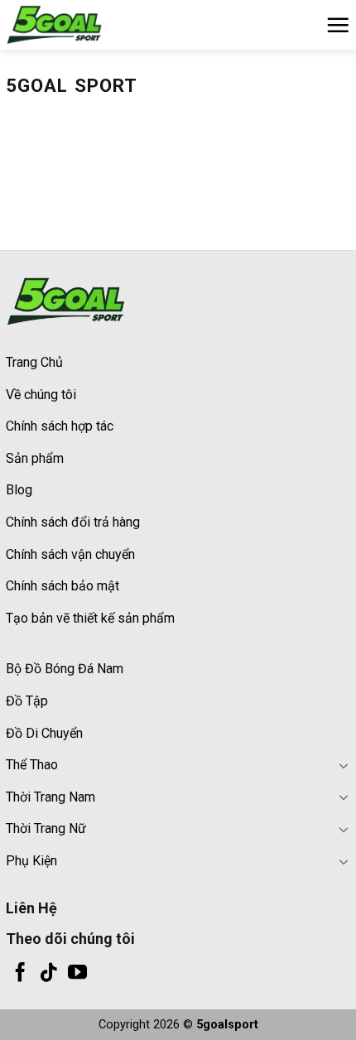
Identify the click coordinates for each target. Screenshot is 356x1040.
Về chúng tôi (41, 394)
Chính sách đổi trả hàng (73, 522)
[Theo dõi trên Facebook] (20, 974)
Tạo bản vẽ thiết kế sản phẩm (90, 618)
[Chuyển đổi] (343, 765)
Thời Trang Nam (50, 797)
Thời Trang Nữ (46, 828)
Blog (19, 490)
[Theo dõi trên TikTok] (48, 974)
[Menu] (337, 25)
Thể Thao (32, 765)
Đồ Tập (27, 701)
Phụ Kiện (31, 861)
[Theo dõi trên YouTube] (77, 974)
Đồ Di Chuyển (44, 733)
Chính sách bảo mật (62, 586)
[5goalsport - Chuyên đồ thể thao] (88, 25)
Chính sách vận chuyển (70, 554)
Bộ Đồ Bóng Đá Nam (64, 668)
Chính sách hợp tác (59, 426)
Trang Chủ (34, 362)
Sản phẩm (35, 458)
